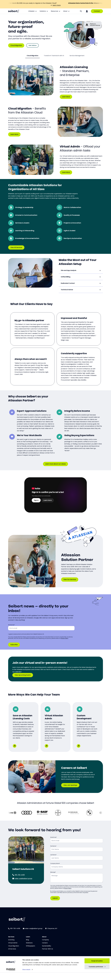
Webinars (29, 943)
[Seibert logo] (13, 11)
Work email (11, 625)
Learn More (66, 97)
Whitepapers (30, 946)
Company (45, 940)
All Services (12, 949)
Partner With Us (47, 949)
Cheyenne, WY (52, 928)
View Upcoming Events (23, 675)
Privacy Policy (64, 638)
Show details (26, 969)
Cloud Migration (16, 45)
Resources (54, 11)
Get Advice (32, 45)
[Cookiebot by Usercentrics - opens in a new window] (10, 969)
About (65, 11)
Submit (55, 898)
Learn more (57, 5)
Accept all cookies (97, 961)
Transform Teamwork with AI (54, 56)
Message (52, 872)
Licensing (11, 940)
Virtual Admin (12, 943)
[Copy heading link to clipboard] (22, 610)
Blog (27, 940)
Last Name (53, 854)
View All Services (16, 247)
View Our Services (69, 579)
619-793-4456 (20, 875)
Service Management (77, 56)
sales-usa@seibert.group (23, 878)
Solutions (43, 11)
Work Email (53, 837)
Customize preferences (96, 966)
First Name (53, 846)
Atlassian (31, 11)
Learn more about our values (55, 464)
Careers (45, 943)
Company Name (54, 863)
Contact (97, 11)
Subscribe (14, 645)
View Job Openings (70, 785)
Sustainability (46, 946)
